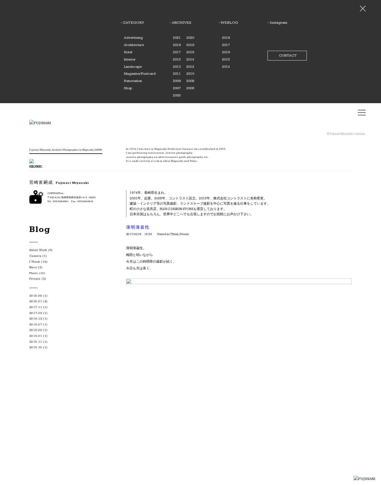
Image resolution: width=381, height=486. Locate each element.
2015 (177, 59)
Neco (33, 267)
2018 (190, 45)
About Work (38, 250)
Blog (39, 229)
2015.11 (35, 342)
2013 (177, 66)
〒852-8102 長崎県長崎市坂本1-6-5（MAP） (72, 197)
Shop (128, 88)
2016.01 (35, 336)
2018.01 (35, 301)
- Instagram (277, 22)
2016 (190, 52)
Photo (33, 273)
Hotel (128, 52)
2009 (177, 81)
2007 (177, 88)
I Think (174, 234)
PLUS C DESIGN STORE (176, 209)
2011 (177, 73)
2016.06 (35, 330)
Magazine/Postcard (140, 73)
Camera (35, 256)
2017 (177, 52)
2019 (177, 45)
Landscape (133, 66)
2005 (177, 95)
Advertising (133, 37)
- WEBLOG (228, 22)
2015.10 (35, 347)
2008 (190, 81)
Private (184, 234)
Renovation (133, 81)
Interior (130, 59)
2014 (190, 59)
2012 (190, 66)
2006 (190, 88)
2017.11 (35, 307)
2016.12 (35, 318)
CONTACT (287, 55)
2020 (190, 37)
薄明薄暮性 (138, 227)
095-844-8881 (61, 201)
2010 (190, 73)
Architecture (134, 45)
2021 (177, 37)
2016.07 (35, 324)
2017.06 (35, 313)
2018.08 (35, 296)
